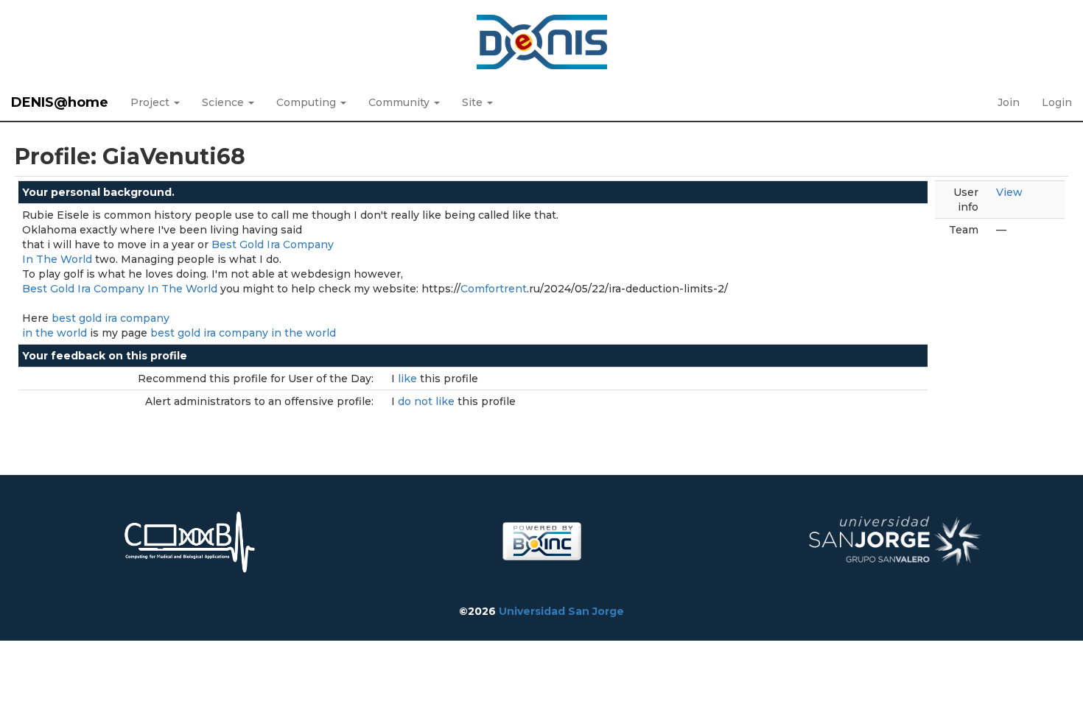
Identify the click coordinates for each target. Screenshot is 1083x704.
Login (1057, 102)
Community (400, 102)
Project (151, 102)
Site (474, 102)
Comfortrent (493, 288)
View (1009, 192)
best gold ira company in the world (243, 332)
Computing (307, 102)
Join (1009, 102)
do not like (428, 401)
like (409, 378)
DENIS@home (59, 102)
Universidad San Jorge (561, 611)
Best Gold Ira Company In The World (119, 288)
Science (224, 102)
